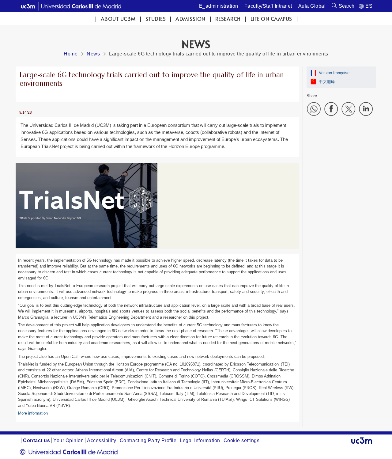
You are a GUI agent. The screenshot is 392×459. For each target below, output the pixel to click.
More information (33, 413)
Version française (334, 72)
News (93, 53)
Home (70, 53)
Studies (155, 18)
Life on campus (271, 18)
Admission (190, 18)
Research (228, 18)
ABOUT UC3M (118, 18)
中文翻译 (327, 81)
